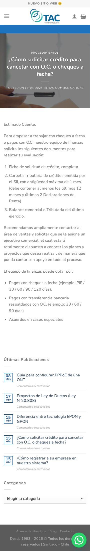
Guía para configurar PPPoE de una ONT (48, 377)
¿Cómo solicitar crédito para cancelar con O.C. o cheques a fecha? (50, 440)
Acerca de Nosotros (31, 531)
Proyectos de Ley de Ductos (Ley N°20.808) (46, 398)
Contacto (67, 531)
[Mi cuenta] (74, 16)
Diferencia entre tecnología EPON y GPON (49, 419)
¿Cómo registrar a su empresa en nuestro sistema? (46, 460)
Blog (53, 531)
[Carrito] (83, 16)
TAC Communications (66, 88)
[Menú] (7, 16)
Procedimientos (45, 53)
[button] (79, 540)
